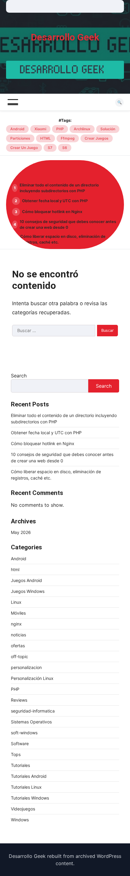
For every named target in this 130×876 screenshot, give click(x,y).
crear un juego (24, 147)
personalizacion (26, 667)
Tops (16, 754)
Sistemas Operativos (31, 721)
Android (17, 129)
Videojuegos (23, 808)
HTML (45, 138)
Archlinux (82, 129)
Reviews (19, 700)
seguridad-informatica (33, 710)
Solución (107, 129)
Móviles (18, 613)
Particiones (20, 138)
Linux (16, 602)
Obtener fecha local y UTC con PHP (55, 201)
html (15, 569)
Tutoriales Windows (30, 797)
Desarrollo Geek (65, 37)
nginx (16, 623)
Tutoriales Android (29, 776)
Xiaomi (40, 129)
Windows (20, 819)
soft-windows (24, 732)
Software (20, 743)
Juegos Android (26, 580)
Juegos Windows (27, 591)
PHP (60, 129)
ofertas (18, 645)
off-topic (19, 656)
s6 (64, 147)
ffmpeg (68, 138)
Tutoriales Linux (26, 787)
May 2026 (21, 532)
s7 (50, 147)
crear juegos (97, 138)
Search (19, 376)
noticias (18, 634)
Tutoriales (20, 765)
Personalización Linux (32, 678)
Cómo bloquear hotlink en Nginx (52, 211)
